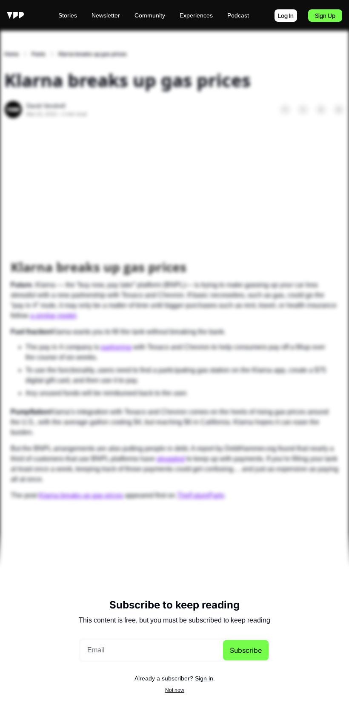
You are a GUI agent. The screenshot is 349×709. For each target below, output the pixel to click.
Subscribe (246, 650)
